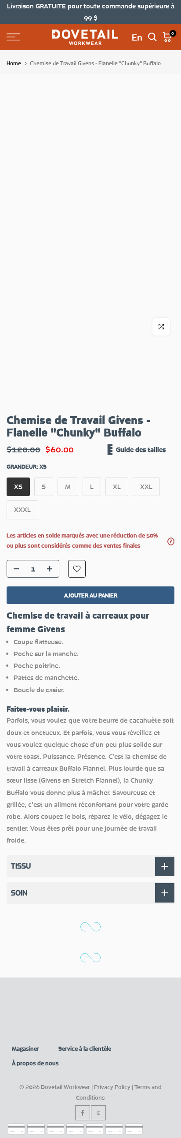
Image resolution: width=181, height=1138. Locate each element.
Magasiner (25, 1048)
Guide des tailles (141, 449)
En (137, 37)
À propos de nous (35, 1063)
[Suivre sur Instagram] (98, 1112)
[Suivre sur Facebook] (82, 1112)
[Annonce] (90, 12)
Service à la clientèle (84, 1048)
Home (14, 63)
